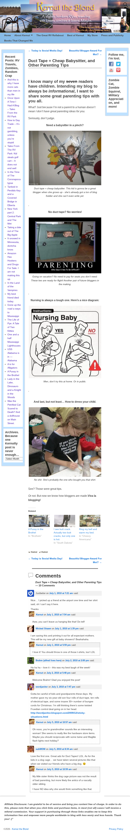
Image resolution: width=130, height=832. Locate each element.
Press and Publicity (112, 35)
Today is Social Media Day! (45, 50)
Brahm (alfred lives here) (48, 660)
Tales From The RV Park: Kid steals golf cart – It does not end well (13, 157)
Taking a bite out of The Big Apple (14, 231)
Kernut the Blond (20, 829)
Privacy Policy (116, 829)
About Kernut (22, 35)
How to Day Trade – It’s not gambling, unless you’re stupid (13, 131)
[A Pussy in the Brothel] (39, 520)
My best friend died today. (13, 297)
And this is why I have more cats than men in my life (13, 87)
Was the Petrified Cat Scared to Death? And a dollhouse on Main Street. (14, 412)
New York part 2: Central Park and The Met (14, 216)
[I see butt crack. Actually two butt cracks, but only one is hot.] (65, 520)
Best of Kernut (75, 35)
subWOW (40, 749)
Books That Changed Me (18, 40)
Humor (34, 552)
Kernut (39, 614)
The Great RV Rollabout (50, 35)
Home (7, 35)
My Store (93, 35)
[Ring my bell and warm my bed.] (90, 520)
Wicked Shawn (43, 628)
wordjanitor (42, 686)
